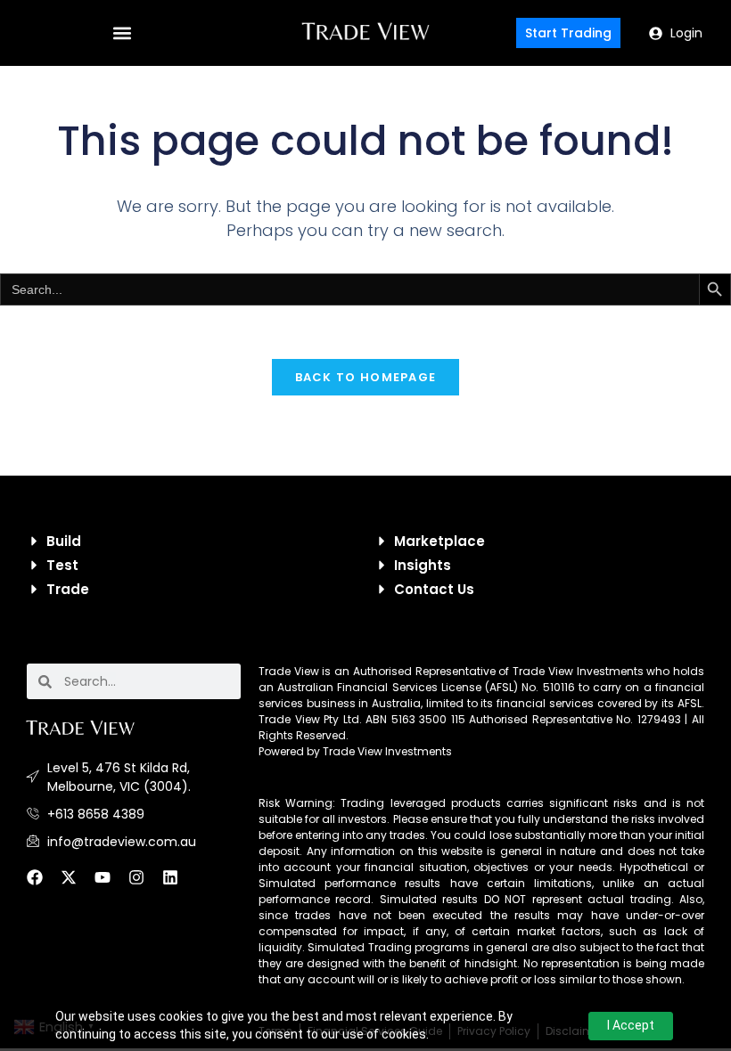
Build (63, 541)
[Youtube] (110, 885)
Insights (422, 565)
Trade (67, 589)
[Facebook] (43, 885)
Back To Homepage (366, 377)
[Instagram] (144, 885)
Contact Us (434, 589)
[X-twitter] (77, 885)
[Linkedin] (178, 885)
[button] (121, 33)
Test (62, 565)
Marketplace (439, 541)
